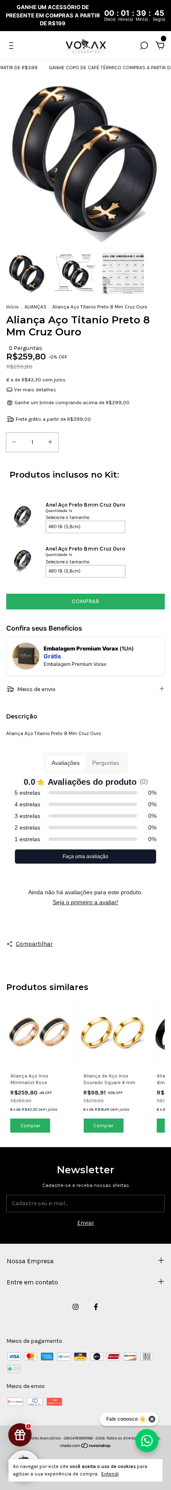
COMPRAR (85, 601)
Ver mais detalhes (34, 390)
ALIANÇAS (35, 307)
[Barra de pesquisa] (144, 46)
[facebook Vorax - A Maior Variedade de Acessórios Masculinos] (96, 1306)
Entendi (110, 1474)
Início (12, 307)
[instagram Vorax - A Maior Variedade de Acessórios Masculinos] (75, 1306)
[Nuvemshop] (86, 1446)
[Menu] (12, 46)
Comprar (30, 1125)
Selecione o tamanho (68, 517)
